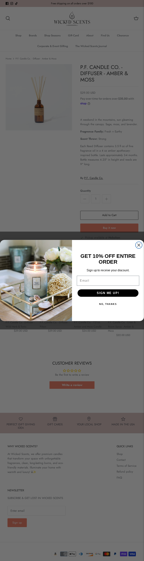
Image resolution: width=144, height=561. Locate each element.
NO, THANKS (108, 304)
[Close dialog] (139, 245)
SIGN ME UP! (108, 293)
